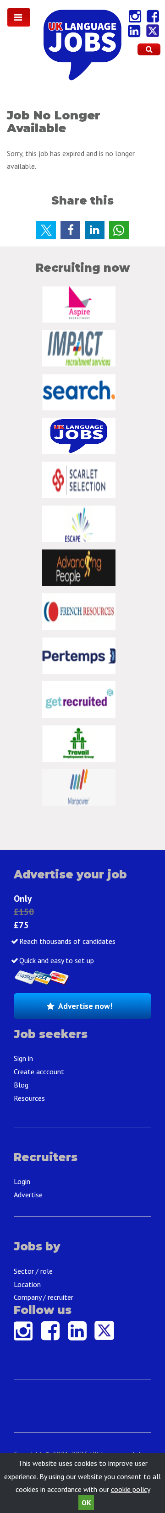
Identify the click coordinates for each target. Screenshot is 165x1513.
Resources (29, 1098)
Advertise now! (85, 1006)
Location (27, 1284)
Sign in (23, 1058)
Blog (21, 1084)
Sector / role (33, 1271)
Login (22, 1181)
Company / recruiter (43, 1297)
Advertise (28, 1194)
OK (86, 1502)
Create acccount (39, 1071)
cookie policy (130, 1489)
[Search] (149, 49)
